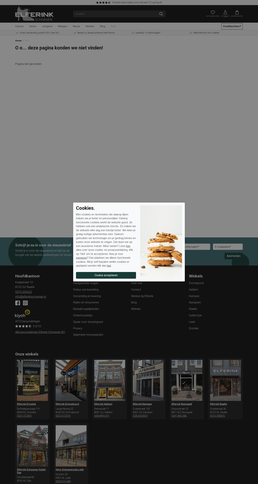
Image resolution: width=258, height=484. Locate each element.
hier (128, 246)
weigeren (81, 257)
